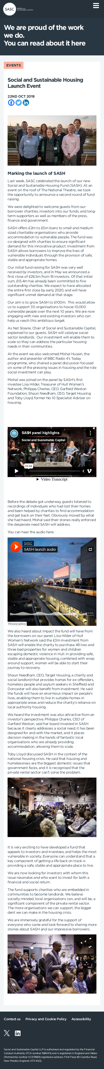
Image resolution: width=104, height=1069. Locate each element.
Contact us (12, 1019)
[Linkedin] (26, 102)
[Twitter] (18, 102)
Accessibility (81, 1019)
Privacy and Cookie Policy (46, 1019)
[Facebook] (11, 102)
